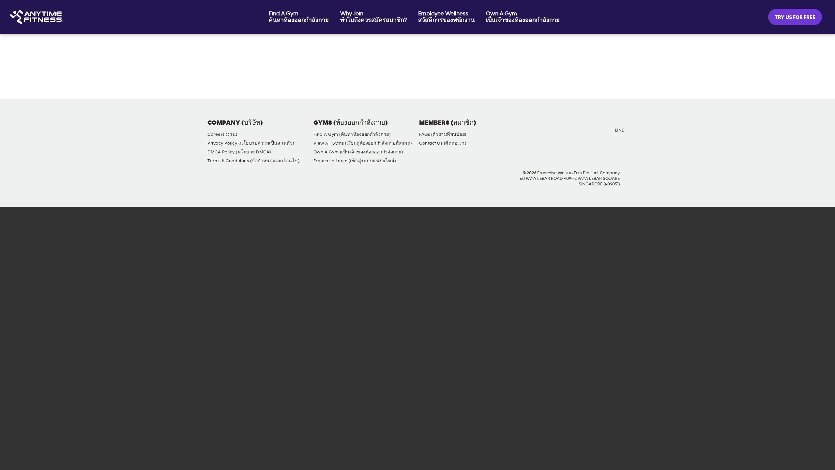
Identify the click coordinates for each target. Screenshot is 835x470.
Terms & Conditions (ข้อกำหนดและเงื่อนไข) (253, 161)
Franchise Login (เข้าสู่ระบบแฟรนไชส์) (354, 161)
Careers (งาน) (222, 134)
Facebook (543, 128)
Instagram (562, 128)
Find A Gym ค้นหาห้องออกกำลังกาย (299, 17)
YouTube (580, 128)
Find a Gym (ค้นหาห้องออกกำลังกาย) (352, 134)
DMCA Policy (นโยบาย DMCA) (239, 152)
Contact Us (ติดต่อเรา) (442, 143)
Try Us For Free (795, 17)
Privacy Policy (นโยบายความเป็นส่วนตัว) (250, 143)
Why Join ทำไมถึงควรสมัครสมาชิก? (373, 17)
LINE (619, 130)
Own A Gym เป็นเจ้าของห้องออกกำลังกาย (523, 17)
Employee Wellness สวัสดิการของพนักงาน (446, 17)
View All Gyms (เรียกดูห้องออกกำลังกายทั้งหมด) (362, 143)
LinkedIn (599, 128)
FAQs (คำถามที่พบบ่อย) (442, 134)
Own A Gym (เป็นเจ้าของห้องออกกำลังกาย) (358, 152)
